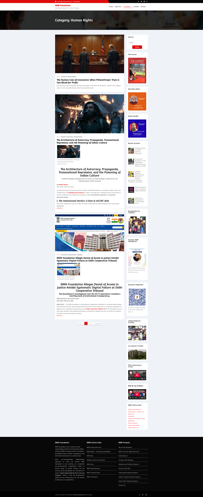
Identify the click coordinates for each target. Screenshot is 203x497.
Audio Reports (123, 456)
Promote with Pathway (126, 460)
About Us (118, 6)
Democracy (69, 137)
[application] (137, 375)
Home (111, 6)
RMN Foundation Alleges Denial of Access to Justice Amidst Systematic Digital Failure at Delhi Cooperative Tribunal (88, 259)
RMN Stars (131, 421)
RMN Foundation (63, 5)
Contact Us (122, 485)
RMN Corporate (133, 423)
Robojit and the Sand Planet (136, 418)
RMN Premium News (134, 425)
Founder (136, 6)
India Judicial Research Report (128, 472)
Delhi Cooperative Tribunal (94, 309)
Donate (143, 6)
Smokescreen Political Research (129, 464)
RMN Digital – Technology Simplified (98, 451)
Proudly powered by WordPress (64, 495)
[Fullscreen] (144, 378)
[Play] (130, 378)
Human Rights (72, 77)
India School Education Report (128, 481)
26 (97, 323)
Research (79, 255)
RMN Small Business (93, 468)
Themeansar (88, 495)
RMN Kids (131, 416)
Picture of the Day (124, 468)
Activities (127, 6)
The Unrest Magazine (125, 447)
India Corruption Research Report (129, 477)
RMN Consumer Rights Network (129, 451)
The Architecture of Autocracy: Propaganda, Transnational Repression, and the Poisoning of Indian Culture (88, 141)
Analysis (63, 137)
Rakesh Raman (63, 184)
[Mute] (142, 378)
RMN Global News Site (134, 409)
